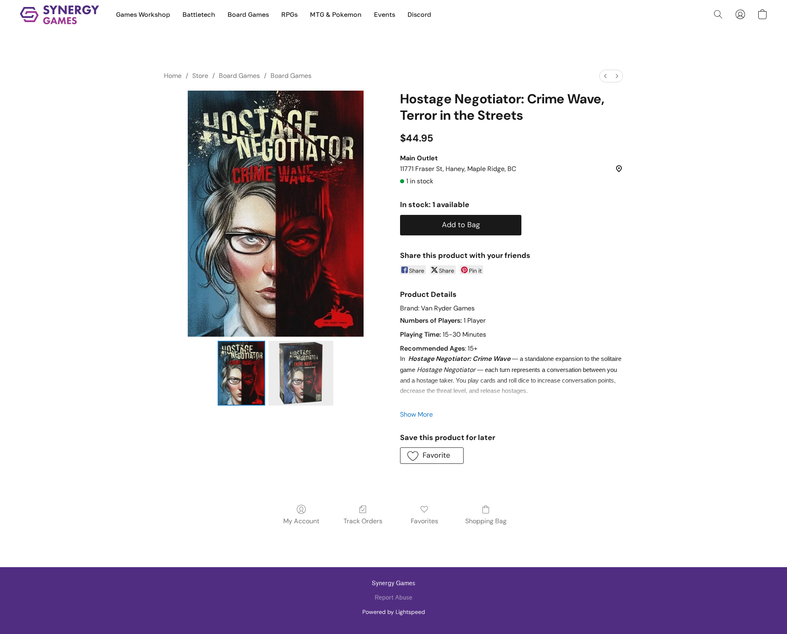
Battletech (198, 14)
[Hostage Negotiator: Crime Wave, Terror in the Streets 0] (241, 373)
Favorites (424, 521)
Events (384, 14)
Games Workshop (143, 14)
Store (200, 75)
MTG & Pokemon (336, 14)
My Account (301, 521)
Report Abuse (393, 597)
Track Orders (362, 521)
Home (173, 75)
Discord (419, 14)
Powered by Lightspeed (393, 612)
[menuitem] (605, 76)
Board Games (248, 14)
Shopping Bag (486, 521)
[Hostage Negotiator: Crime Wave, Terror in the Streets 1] (300, 373)
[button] (60, 14)
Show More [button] (416, 414)
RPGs (289, 14)
